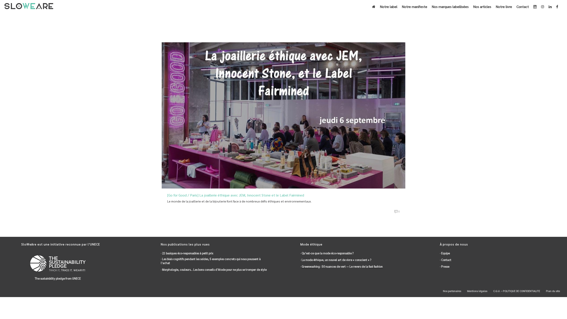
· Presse (444, 266)
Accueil (374, 26)
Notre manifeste (414, 6)
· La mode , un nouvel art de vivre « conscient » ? (335, 260)
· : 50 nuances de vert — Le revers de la (341, 266)
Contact (523, 6)
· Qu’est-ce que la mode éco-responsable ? (326, 253)
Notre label (388, 6)
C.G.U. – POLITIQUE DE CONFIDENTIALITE (516, 291)
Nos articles (482, 6)
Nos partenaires (451, 291)
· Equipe (445, 253)
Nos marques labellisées (450, 6)
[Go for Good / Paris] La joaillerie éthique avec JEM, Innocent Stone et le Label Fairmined (235, 195)
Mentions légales (476, 291)
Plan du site (552, 291)
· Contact (445, 260)
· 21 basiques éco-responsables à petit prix (187, 253)
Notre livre (504, 6)
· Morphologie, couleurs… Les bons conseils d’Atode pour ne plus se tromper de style (214, 269)
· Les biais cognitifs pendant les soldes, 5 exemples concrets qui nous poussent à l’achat (211, 261)
